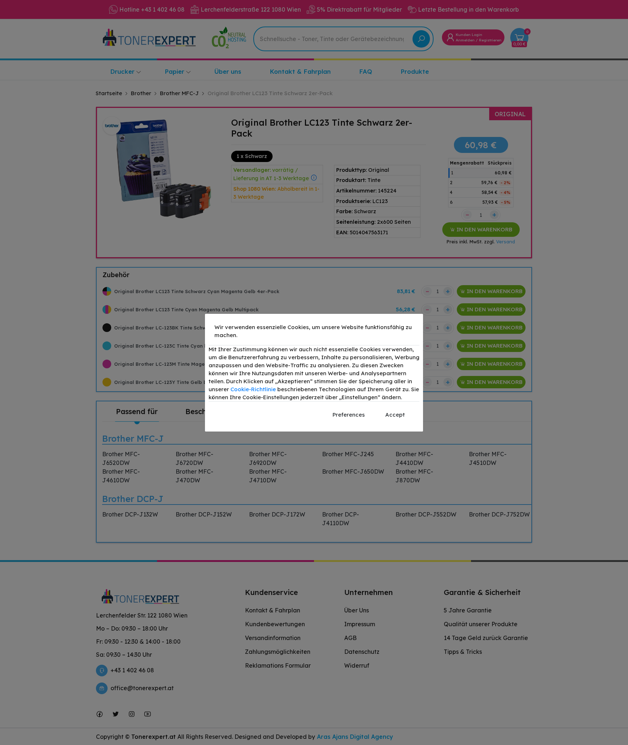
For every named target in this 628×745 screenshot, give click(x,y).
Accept (395, 414)
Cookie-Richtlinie (253, 389)
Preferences (349, 414)
